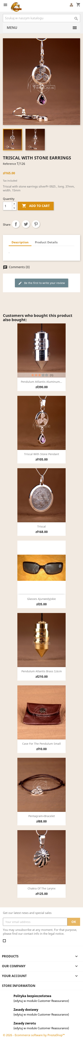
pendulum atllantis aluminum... (41, 382)
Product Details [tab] (46, 242)
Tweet (26, 224)
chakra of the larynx (41, 888)
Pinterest (36, 224)
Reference (9, 164)
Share (16, 224)
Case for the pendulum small (41, 743)
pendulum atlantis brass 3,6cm (41, 671)
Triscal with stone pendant (41, 454)
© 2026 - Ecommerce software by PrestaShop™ (34, 1035)
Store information (18, 986)
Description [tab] (20, 242)
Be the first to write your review (41, 283)
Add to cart (36, 205)
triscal (41, 526)
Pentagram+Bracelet (41, 816)
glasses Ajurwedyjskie (41, 599)
